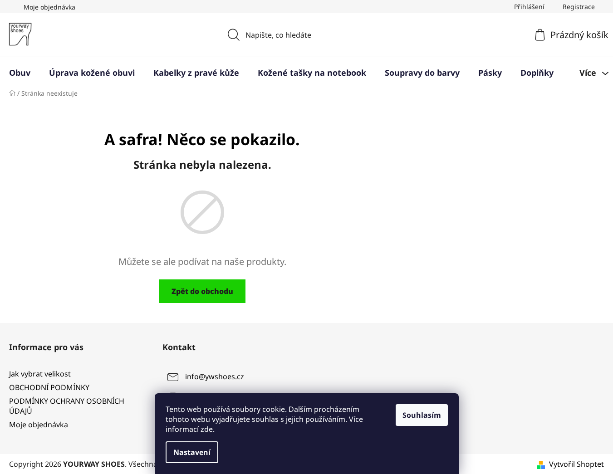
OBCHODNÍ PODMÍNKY (49, 387)
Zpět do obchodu (202, 291)
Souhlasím (421, 415)
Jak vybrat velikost (40, 374)
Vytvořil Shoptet (576, 464)
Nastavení (192, 452)
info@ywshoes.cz (214, 376)
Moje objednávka (49, 7)
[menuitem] (19, 72)
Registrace (579, 6)
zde (207, 429)
